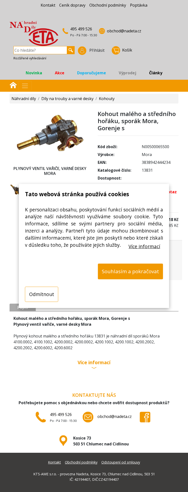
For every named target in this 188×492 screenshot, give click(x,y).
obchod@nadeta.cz (124, 31)
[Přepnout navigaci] (25, 86)
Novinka (34, 73)
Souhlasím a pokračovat (130, 271)
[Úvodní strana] (13, 84)
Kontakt (48, 5)
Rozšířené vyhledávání (29, 58)
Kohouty (107, 98)
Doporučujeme (91, 73)
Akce (59, 73)
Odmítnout (41, 294)
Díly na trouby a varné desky (67, 98)
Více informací (144, 246)
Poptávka (138, 5)
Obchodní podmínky (107, 5)
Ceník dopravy (72, 5)
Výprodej (127, 73)
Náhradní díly (24, 98)
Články (155, 73)
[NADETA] (34, 35)
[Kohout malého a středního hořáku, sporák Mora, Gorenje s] (50, 133)
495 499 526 (81, 29)
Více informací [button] (94, 363)
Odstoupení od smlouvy (120, 462)
